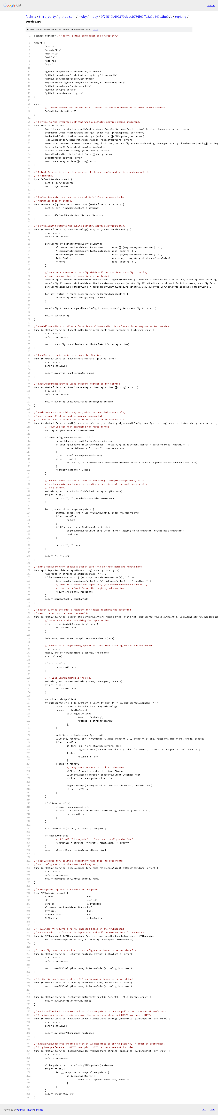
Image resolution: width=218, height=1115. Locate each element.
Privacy (30, 1109)
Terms (39, 1109)
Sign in (211, 5)
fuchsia (31, 17)
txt (204, 1109)
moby (82, 17)
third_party (47, 17)
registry (180, 17)
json (212, 1109)
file (95, 29)
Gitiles (20, 1109)
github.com (67, 17)
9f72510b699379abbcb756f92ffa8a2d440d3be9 (134, 17)
